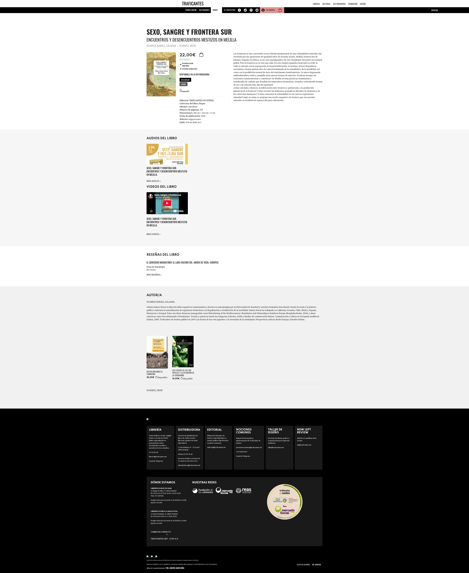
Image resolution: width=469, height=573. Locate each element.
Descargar (185, 79)
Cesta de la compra (280, 10)
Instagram (251, 10)
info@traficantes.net (159, 534)
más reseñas (153, 275)
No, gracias (316, 564)
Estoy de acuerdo (303, 564)
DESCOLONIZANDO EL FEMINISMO (155, 373)
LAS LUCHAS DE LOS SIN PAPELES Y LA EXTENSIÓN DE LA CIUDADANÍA (183, 373)
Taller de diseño (275, 431)
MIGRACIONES (194, 119)
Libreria (316, 3)
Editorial (326, 3)
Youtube (257, 10)
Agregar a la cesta (201, 54)
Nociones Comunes (244, 431)
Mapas (202, 103)
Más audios (153, 181)
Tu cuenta (270, 9)
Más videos (153, 234)
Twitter (245, 10)
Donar (183, 84)
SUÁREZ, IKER (187, 45)
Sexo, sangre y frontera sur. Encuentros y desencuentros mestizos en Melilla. (167, 171)
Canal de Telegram (156, 461)
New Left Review (304, 431)
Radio (215, 9)
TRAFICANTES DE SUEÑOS (201, 100)
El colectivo (229, 9)
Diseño (363, 3)
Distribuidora (339, 3)
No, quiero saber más (175, 568)
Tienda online (191, 9)
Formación (352, 3)
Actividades (204, 9)
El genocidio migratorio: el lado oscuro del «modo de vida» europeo (183, 262)
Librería (155, 429)
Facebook (239, 10)
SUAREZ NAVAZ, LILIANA (161, 45)
